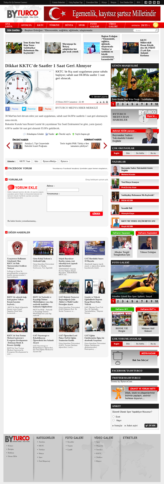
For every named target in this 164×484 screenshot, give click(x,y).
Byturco (64, 161)
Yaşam (70, 446)
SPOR (82, 25)
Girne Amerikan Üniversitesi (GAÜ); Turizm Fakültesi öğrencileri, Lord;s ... (69, 345)
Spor (40, 457)
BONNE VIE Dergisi (122, 329)
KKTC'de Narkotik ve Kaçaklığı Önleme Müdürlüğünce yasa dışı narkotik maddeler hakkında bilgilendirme (43, 302)
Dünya (41, 453)
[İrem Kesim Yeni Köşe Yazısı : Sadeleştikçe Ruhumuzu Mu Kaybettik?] (14, 53)
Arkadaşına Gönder (35, 134)
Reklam (11, 453)
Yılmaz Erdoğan (148, 252)
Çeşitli (69, 450)
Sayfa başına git (82, 134)
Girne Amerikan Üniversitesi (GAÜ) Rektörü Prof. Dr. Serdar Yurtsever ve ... (69, 309)
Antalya (42, 442)
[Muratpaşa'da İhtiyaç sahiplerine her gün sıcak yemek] (53, 53)
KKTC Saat (25, 161)
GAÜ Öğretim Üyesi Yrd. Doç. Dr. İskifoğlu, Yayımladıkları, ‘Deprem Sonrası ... (94, 310)
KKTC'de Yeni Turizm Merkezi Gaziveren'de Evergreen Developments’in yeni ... (17, 351)
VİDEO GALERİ (113, 25)
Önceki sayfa (64, 134)
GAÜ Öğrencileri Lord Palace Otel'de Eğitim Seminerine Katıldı (68, 338)
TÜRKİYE (54, 25)
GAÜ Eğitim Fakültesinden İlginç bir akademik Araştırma (94, 338)
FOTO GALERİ (94, 25)
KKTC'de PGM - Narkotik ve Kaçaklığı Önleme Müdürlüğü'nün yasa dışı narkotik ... (42, 312)
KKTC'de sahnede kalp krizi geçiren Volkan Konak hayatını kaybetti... (17, 300)
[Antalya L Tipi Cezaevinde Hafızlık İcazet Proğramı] (18, 149)
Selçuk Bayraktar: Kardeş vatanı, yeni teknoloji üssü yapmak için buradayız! (68, 262)
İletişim (11, 449)
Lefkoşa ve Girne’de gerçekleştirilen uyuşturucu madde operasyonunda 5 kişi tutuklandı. (17, 274)
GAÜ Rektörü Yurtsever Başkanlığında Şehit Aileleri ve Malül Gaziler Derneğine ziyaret (69, 300)
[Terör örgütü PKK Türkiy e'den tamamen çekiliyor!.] (95, 149)
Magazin (99, 446)
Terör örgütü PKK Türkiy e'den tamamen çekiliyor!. (74, 144)
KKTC (40, 25)
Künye (10, 446)
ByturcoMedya (49, 161)
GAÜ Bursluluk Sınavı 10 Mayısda (94, 260)
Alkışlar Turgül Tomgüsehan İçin (122, 253)
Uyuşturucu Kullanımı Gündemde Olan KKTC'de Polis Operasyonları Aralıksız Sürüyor (17, 263)
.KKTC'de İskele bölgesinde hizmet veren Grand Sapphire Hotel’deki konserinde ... (17, 310)
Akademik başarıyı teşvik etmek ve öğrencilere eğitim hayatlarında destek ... (95, 266)
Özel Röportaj (44, 461)
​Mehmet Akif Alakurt (148, 329)
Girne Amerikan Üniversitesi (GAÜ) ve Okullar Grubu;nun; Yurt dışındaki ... (43, 267)
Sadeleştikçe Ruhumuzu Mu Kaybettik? (137, 195)
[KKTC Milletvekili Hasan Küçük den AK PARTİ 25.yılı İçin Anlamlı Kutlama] (131, 53)
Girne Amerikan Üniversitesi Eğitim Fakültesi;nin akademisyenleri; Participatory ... (95, 346)
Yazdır (51, 134)
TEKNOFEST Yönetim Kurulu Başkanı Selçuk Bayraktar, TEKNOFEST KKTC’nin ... (68, 271)
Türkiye (42, 450)
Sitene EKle (12, 456)
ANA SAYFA (8, 25)
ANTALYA (26, 25)
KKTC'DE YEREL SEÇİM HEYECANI (138, 221)
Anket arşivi (132, 425)
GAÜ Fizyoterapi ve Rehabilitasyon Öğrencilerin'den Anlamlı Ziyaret (43, 339)
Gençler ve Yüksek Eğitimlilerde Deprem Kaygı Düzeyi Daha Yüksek (93, 300)
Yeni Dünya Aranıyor (130, 182)
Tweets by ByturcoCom (121, 381)
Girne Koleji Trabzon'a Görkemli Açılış (42, 260)
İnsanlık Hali (126, 208)
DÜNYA (69, 25)
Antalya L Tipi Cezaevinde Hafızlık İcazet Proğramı (37, 144)
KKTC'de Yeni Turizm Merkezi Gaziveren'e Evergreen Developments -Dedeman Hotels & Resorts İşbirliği (17, 340)
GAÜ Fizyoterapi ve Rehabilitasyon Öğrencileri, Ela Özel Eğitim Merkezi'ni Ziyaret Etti (43, 348)
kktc (36, 161)
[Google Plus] (46, 111)
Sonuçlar (118, 425)
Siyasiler (70, 442)
